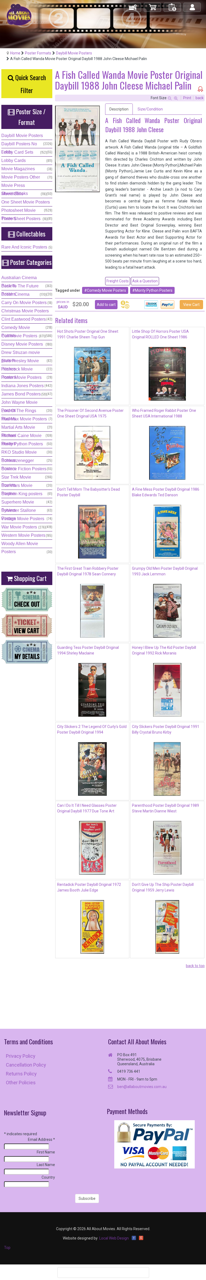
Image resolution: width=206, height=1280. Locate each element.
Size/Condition (150, 109)
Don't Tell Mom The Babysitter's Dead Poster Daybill (88, 492)
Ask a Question (145, 281)
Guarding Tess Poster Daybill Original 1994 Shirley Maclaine (88, 650)
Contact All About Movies (137, 1041)
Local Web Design (114, 1238)
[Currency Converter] (125, 304)
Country (48, 1177)
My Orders (172, 5)
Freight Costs (117, 281)
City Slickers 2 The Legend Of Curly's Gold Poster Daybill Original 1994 (92, 729)
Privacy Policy (20, 1056)
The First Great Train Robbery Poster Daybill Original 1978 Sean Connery (88, 571)
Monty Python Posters (153, 290)
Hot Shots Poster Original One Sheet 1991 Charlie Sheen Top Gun (87, 334)
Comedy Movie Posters (106, 290)
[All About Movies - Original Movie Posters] (19, 14)
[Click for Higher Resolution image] (77, 149)
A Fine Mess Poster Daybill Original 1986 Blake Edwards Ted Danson (165, 492)
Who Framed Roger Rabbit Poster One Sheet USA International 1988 (164, 413)
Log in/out (192, 5)
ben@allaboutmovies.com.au (142, 1087)
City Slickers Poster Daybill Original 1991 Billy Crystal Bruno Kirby (165, 729)
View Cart (191, 304)
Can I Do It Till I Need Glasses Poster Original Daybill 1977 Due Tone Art (87, 808)
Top (7, 1247)
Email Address (41, 1139)
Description (118, 109)
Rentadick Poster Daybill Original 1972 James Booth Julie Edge (89, 887)
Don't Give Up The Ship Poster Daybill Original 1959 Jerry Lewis (163, 887)
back (200, 98)
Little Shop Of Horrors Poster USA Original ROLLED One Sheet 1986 (160, 334)
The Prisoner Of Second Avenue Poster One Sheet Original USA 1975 (90, 413)
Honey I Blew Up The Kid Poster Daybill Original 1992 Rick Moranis (164, 650)
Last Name (46, 1165)
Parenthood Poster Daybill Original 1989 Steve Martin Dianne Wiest (165, 808)
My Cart (153, 5)
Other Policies (21, 1082)
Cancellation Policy (26, 1065)
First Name (46, 1152)
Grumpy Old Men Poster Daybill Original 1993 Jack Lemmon (165, 571)
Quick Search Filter (30, 83)
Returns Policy (21, 1073)
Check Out (133, 5)
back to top (195, 966)
